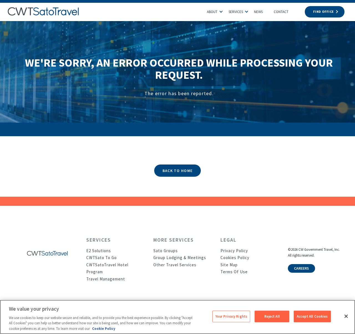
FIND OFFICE (323, 11)
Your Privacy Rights (231, 316)
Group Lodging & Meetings (179, 257)
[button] (224, 10)
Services (236, 11)
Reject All (272, 316)
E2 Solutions (98, 250)
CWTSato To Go (101, 257)
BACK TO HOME (177, 170)
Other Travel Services (174, 264)
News (258, 11)
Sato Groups (165, 250)
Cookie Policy (103, 328)
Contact (281, 11)
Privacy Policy (234, 250)
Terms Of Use (234, 271)
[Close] (346, 316)
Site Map (229, 264)
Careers (301, 268)
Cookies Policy (234, 257)
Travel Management (105, 279)
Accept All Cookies (312, 316)
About (212, 11)
